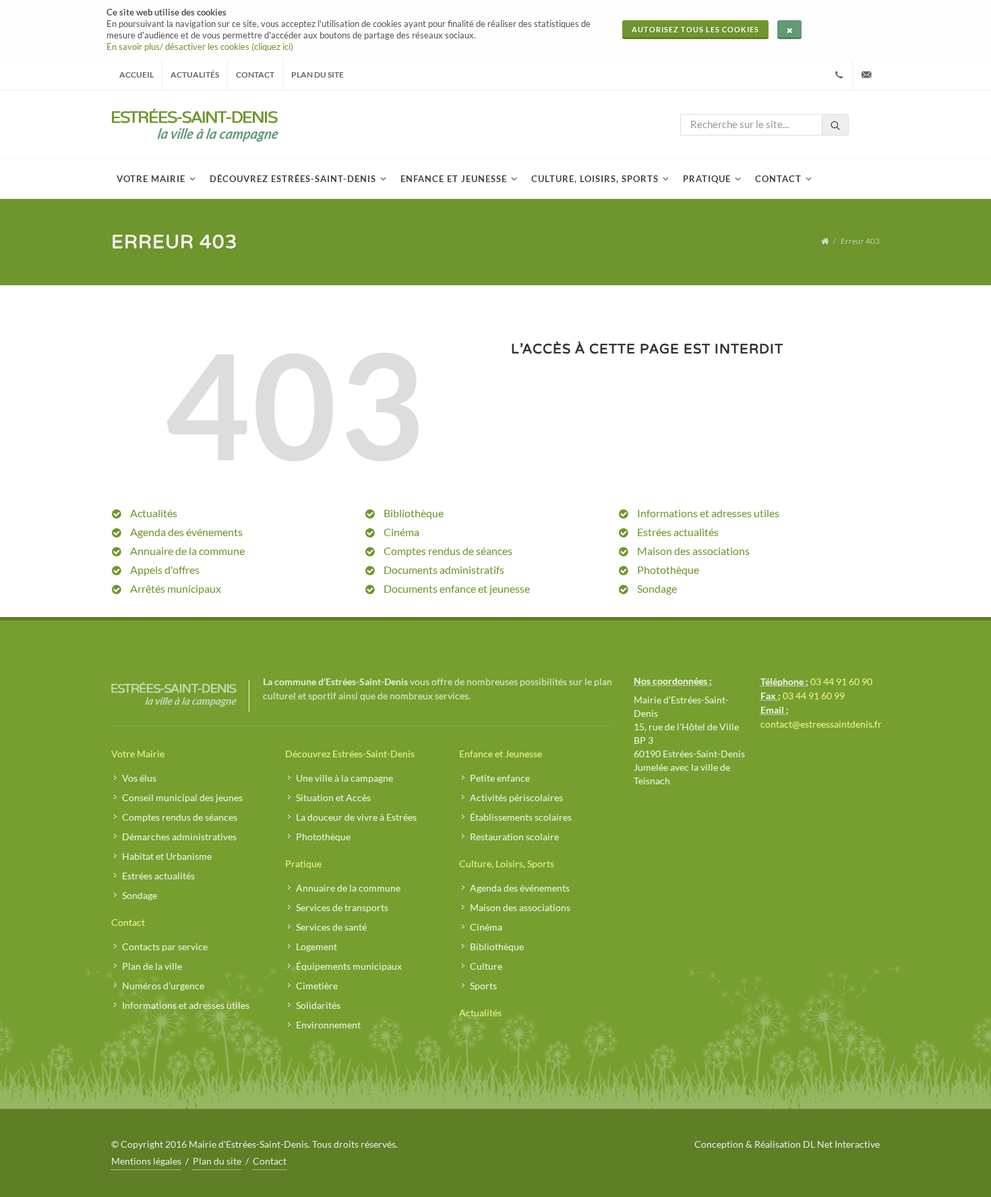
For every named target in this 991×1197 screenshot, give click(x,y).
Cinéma (401, 531)
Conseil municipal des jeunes (182, 797)
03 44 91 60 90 (841, 681)
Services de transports (342, 907)
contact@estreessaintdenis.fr (821, 724)
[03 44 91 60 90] (838, 75)
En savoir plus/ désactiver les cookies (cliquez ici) (200, 46)
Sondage (657, 588)
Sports (483, 985)
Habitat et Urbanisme (167, 856)
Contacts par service (165, 946)
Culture (486, 966)
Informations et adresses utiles (708, 512)
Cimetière (317, 985)
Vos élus (139, 778)
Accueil (136, 74)
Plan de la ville (152, 966)
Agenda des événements (186, 531)
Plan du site (317, 74)
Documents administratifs (444, 569)
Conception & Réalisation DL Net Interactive (787, 1144)
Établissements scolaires (521, 817)
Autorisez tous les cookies (695, 29)
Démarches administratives (179, 836)
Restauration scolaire (514, 836)
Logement (316, 946)
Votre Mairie (137, 753)
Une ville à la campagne (344, 778)
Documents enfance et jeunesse (457, 588)
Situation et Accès (333, 797)
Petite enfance (500, 778)
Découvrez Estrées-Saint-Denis (350, 753)
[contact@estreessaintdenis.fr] (866, 75)
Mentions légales (146, 1161)
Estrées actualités (678, 531)
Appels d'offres (165, 569)
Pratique (303, 863)
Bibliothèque (414, 512)
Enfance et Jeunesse (500, 753)
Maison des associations (693, 550)
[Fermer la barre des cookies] (789, 29)
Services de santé (331, 927)
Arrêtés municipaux (175, 588)
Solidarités (318, 1005)
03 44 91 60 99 (814, 695)
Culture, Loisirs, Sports (506, 863)
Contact (255, 74)
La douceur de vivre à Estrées (356, 817)
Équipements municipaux (349, 966)
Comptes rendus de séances (448, 550)
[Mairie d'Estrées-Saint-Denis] (195, 124)
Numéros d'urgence (163, 985)
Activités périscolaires (516, 797)
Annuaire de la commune (187, 550)
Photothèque (668, 569)
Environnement (328, 1024)
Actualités (195, 74)
